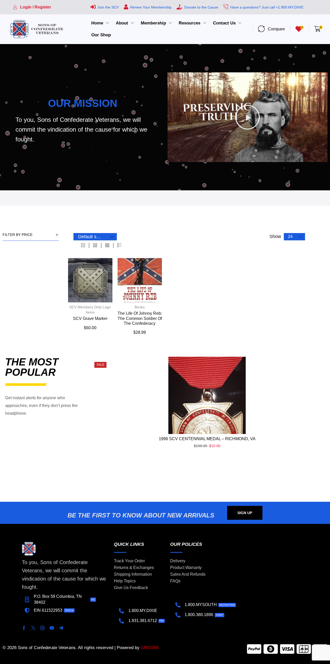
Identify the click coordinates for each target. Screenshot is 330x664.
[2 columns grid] (83, 245)
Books (140, 307)
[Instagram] (42, 628)
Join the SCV (108, 7)
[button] (32, 7)
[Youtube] (52, 628)
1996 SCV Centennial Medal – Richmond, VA (207, 439)
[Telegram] (61, 628)
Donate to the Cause (201, 7)
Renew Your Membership (150, 7)
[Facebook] (24, 628)
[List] (119, 245)
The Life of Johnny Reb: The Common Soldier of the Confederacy (140, 318)
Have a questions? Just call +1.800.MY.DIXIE (266, 7)
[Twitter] (33, 628)
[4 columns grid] (107, 245)
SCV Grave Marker (90, 318)
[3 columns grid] (95, 245)
